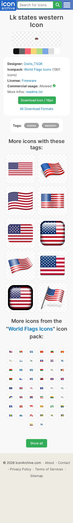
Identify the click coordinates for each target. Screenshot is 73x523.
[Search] (57, 5)
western (50, 125)
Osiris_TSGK (33, 64)
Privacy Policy (20, 469)
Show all (36, 443)
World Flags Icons (37, 69)
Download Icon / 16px (37, 100)
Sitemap (36, 476)
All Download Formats (36, 109)
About (49, 463)
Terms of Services (49, 469)
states (31, 125)
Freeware (29, 81)
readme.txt (34, 92)
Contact (64, 463)
